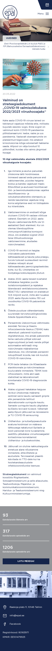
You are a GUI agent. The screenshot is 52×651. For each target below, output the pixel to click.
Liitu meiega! (26, 561)
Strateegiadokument (15, 474)
